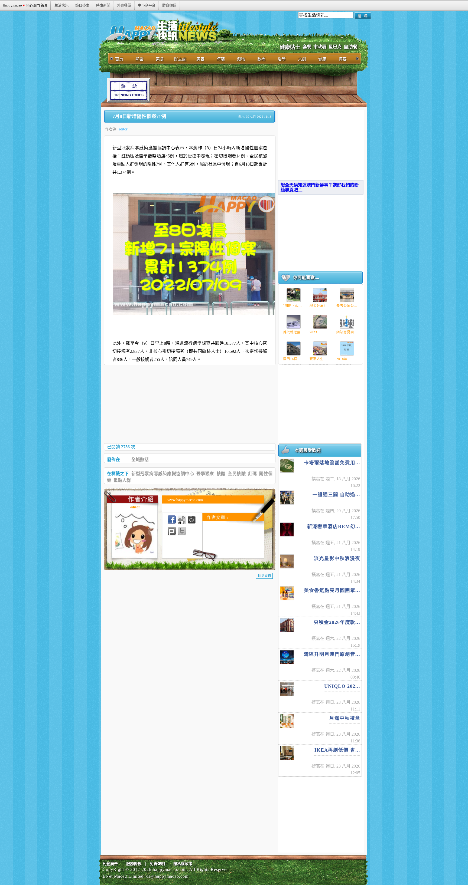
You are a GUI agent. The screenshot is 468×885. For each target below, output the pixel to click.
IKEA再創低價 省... (337, 750)
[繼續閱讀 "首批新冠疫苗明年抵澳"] (294, 322)
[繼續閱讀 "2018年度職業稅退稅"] (347, 348)
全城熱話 (140, 459)
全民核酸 (237, 473)
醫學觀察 (205, 473)
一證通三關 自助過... (336, 494)
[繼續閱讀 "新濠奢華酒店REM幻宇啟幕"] (287, 529)
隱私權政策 (182, 864)
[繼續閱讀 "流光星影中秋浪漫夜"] (287, 561)
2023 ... (315, 332)
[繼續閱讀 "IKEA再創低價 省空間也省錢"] (287, 753)
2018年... (343, 359)
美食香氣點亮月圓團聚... (332, 590)
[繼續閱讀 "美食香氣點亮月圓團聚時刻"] (287, 593)
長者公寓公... (346, 306)
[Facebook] (171, 519)
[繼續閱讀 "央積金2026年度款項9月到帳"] (287, 625)
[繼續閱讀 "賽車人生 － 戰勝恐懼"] (320, 348)
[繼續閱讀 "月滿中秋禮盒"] (287, 721)
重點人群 (122, 480)
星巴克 (335, 46)
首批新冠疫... (293, 332)
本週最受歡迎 (308, 450)
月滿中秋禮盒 (344, 718)
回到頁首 (264, 576)
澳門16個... (292, 359)
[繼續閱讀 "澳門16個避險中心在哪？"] (294, 348)
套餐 (307, 46)
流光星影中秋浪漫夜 (337, 558)
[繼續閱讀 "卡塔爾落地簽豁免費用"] (287, 466)
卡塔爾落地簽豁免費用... (332, 462)
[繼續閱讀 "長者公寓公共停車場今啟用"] (347, 295)
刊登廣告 (110, 864)
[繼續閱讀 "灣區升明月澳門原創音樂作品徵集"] (287, 657)
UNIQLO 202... (342, 686)
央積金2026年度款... (337, 622)
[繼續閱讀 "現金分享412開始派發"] (320, 295)
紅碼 (252, 473)
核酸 (221, 473)
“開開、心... (292, 306)
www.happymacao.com (185, 500)
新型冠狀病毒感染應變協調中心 (162, 473)
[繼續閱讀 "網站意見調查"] (347, 322)
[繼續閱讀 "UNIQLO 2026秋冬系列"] (287, 689)
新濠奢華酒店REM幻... (333, 526)
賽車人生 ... (319, 359)
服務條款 (133, 864)
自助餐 (351, 47)
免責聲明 (157, 864)
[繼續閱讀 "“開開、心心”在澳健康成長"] (294, 295)
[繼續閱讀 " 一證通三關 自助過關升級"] (287, 498)
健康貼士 (290, 47)
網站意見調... (346, 332)
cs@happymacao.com (167, 876)
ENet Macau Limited (123, 876)
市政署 (319, 46)
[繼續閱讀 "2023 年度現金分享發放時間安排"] (320, 322)
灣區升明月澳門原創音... (332, 654)
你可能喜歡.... (306, 277)
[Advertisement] (248, 90)
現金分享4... (319, 306)
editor (123, 129)
